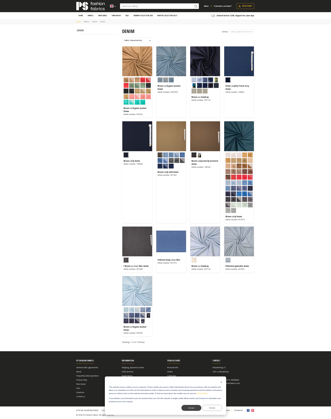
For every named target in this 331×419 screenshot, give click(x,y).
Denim (80, 30)
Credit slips (171, 376)
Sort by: (225, 31)
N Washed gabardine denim (237, 266)
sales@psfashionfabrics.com (228, 383)
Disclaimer (238, 410)
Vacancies (80, 392)
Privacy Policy (201, 393)
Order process (127, 371)
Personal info (172, 367)
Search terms (127, 376)
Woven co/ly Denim (233, 216)
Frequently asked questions (87, 376)
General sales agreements (87, 367)
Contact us (80, 396)
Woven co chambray (200, 97)
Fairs (78, 388)
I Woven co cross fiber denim (136, 266)
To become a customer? (222, 6)
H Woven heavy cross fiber (169, 259)
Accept (191, 408)
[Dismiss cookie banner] (221, 382)
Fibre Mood (81, 384)
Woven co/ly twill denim (168, 172)
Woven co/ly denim (132, 160)
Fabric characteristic (133, 40)
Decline (212, 408)
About (206, 6)
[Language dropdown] (112, 6)
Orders (170, 371)
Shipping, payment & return (133, 367)
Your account (173, 360)
